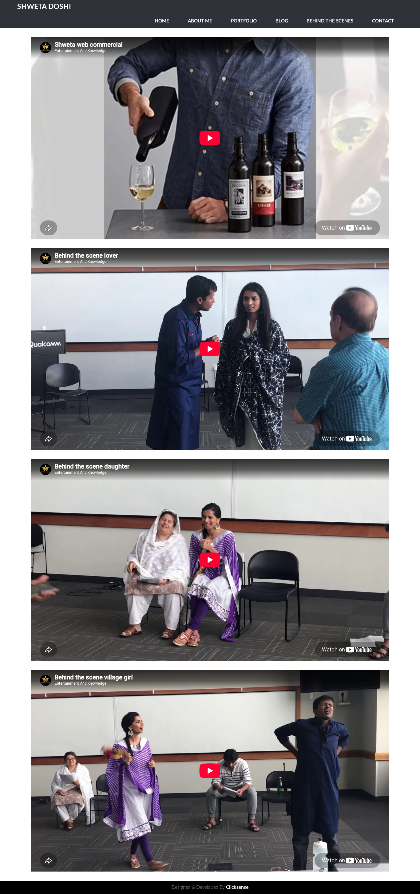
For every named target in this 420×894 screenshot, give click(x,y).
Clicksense (237, 887)
